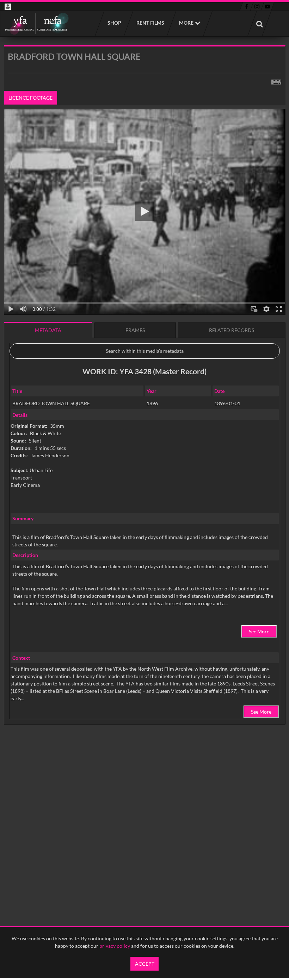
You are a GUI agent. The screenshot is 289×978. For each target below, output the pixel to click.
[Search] (259, 23)
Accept (144, 964)
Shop (114, 23)
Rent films (150, 23)
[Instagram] (257, 7)
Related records (231, 330)
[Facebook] (246, 7)
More (186, 23)
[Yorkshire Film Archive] (36, 23)
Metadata (48, 330)
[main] (144, 402)
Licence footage (30, 98)
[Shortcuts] (276, 80)
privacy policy (114, 946)
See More (259, 631)
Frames (135, 330)
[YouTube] (267, 7)
